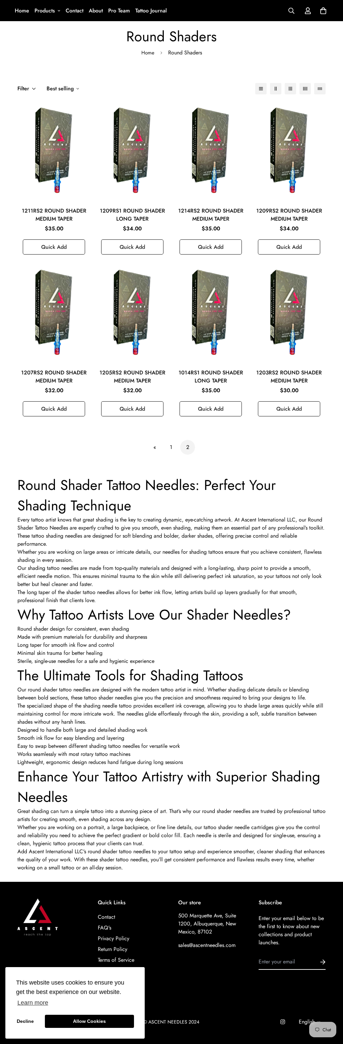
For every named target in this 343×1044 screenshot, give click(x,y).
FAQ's (104, 928)
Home (22, 10)
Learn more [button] (32, 1002)
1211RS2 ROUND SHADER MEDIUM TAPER (54, 215)
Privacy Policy (113, 938)
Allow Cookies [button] (89, 1021)
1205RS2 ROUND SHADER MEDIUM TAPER (132, 376)
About (96, 10)
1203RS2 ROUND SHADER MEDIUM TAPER (289, 376)
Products (45, 10)
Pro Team (119, 10)
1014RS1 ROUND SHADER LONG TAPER (211, 376)
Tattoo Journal (151, 10)
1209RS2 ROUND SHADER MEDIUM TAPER (289, 215)
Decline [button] (25, 1021)
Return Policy (112, 949)
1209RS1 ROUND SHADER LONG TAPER (132, 215)
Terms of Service (116, 960)
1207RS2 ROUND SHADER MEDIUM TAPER (54, 376)
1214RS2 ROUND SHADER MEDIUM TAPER (211, 215)
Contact (74, 10)
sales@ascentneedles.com (206, 945)
